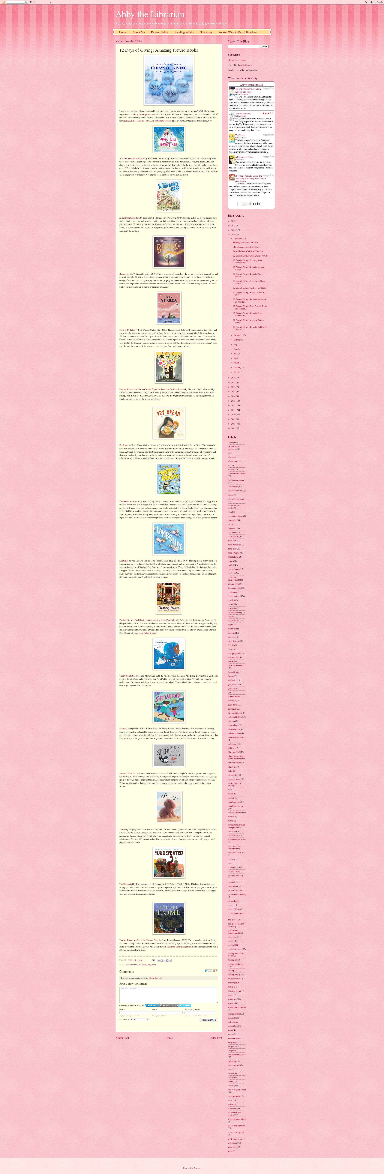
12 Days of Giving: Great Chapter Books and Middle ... (250, 307)
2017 (233, 382)
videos (230, 1104)
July (236, 344)
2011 (233, 409)
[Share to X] (164, 960)
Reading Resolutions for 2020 (245, 242)
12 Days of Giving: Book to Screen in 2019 (248, 293)
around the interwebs (236, 473)
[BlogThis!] (161, 960)
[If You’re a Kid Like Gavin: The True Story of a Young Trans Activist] (232, 179)
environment (233, 657)
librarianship (233, 752)
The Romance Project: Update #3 (247, 246)
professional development (233, 931)
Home (122, 32)
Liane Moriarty (241, 116)
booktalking (233, 556)
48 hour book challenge (233, 447)
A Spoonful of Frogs (244, 156)
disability (232, 628)
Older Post (216, 1038)
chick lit (231, 573)
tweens (231, 1085)
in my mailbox (234, 729)
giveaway (232, 688)
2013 (233, 400)
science (231, 1003)
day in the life (233, 620)
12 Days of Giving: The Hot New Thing (249, 287)
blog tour (232, 528)
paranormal (233, 890)
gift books (232, 680)
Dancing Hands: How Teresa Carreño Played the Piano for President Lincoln (152, 389)
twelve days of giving (147, 964)
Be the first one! (155, 978)
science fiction (234, 1013)
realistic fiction (234, 978)
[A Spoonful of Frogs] (232, 164)
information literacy (236, 737)
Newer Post (122, 1038)
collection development (233, 578)
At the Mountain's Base (129, 217)
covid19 (231, 600)
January (237, 372)
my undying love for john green (236, 826)
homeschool (233, 725)
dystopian (232, 636)
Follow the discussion (215, 970)
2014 (233, 396)
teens (230, 1069)
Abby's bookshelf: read (251, 84)
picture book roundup (237, 894)
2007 (233, 428)
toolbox (231, 1081)
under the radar (234, 1096)
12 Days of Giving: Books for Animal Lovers (248, 268)
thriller (231, 1077)
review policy (233, 982)
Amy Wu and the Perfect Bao (131, 158)
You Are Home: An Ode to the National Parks (139, 940)
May (236, 353)
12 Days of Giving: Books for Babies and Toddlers (250, 328)
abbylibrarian (246, 65)
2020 (233, 230)
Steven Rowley (241, 138)
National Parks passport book (180, 946)
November (238, 335)
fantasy (231, 661)
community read (235, 587)
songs (230, 1030)
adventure (232, 457)
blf (229, 524)
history (231, 721)
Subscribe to (124, 1019)
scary (230, 994)
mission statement (235, 812)
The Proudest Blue (127, 675)
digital (230, 624)
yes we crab (233, 1146)
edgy (230, 649)
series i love (233, 1025)
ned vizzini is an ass (236, 852)
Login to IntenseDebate (152, 1005)
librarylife (232, 766)
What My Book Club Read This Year (248, 251)
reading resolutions (236, 963)
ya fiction (232, 1142)
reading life (233, 959)
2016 (233, 387)
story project (233, 1042)
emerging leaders (235, 653)
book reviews (233, 552)
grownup (232, 700)
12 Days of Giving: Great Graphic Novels (250, 255)
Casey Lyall (240, 159)
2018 (233, 377)
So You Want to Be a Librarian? (238, 32)
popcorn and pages (235, 913)
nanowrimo (233, 835)
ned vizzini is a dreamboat (234, 847)
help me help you (235, 712)
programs (232, 936)
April (236, 358)
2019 (233, 234)
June (236, 348)
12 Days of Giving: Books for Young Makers (248, 275)
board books (233, 532)
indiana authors (234, 733)
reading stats (233, 970)
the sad (231, 1073)
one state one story (235, 875)
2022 (233, 220)
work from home (235, 1138)
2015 (233, 391)
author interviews (235, 490)
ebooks (231, 645)
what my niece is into (237, 1119)
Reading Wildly (184, 32)
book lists (232, 548)
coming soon (233, 583)
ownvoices (232, 886)
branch (231, 561)
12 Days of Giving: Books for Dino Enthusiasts (247, 314)
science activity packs (237, 1007)
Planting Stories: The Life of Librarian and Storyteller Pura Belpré (148, 620)
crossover (232, 608)
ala (229, 465)
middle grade (233, 801)
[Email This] (158, 960)
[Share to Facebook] (167, 960)
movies (231, 816)
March (237, 362)
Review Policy (160, 32)
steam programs (234, 1038)
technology (232, 1061)
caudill (231, 565)
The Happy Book (126, 501)
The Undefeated (126, 884)
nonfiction (232, 867)
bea (229, 511)
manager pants (234, 779)
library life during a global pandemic (236, 757)
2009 (233, 419)
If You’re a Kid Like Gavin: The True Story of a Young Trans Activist (250, 177)
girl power (232, 684)
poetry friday (233, 909)
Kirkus (127, 120)
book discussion (234, 544)
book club (232, 540)
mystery (231, 831)
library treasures (235, 762)
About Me (139, 32)
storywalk (232, 1050)
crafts (230, 604)
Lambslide (123, 560)
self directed (233, 1021)
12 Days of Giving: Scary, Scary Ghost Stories (249, 282)
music (230, 820)
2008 (233, 423)
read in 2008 (233, 945)
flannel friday (233, 672)
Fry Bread (123, 445)
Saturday (123, 728)
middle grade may (235, 806)
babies (230, 494)
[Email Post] (153, 960)
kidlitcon (232, 747)
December (238, 238)
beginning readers (235, 516)
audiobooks (233, 486)
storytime (232, 1046)
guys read (232, 708)
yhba (230, 1151)
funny (230, 676)
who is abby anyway (236, 1125)
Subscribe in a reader (237, 60)
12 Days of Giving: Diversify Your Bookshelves (247, 261)
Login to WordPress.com (168, 1005)
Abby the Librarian (150, 14)
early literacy (233, 641)
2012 (233, 405)
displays (231, 632)
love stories (232, 774)
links (230, 770)
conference (232, 592)
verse (230, 1100)
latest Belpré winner (147, 633)
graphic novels (234, 696)
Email (154, 1009)
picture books (131, 964)
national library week (237, 839)
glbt (229, 692)
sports (230, 1034)
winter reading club (236, 1132)
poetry (230, 905)
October (237, 339)
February (238, 367)
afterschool (232, 461)
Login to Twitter (185, 1005)
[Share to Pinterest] (170, 960)
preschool (232, 919)
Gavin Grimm (241, 181)
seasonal (231, 1017)
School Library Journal (141, 120)
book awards (233, 536)
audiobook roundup (236, 480)
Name (121, 1009)
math (230, 789)
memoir (231, 797)
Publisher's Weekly (163, 120)
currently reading (235, 612)
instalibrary (233, 743)
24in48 (231, 442)
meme (230, 793)
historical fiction (235, 716)
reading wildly (234, 974)
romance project (235, 990)
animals (231, 469)
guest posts (232, 704)
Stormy (122, 829)
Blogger (197, 1168)
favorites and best (235, 665)
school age (232, 999)
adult (230, 453)
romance (231, 986)
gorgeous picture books (147, 114)
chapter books (234, 569)
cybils (230, 616)
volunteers (232, 1108)
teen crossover (234, 1065)
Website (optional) (192, 1009)
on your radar (233, 871)
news (230, 863)
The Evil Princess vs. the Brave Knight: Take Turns (248, 90)
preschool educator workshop (236, 925)
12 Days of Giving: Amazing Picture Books (248, 321)
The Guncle (240, 135)
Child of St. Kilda (127, 329)
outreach (231, 882)
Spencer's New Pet (127, 773)
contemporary (234, 596)
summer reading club (237, 1054)
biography (232, 520)
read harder (232, 941)
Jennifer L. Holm (242, 94)
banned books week (236, 498)
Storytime (206, 32)
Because (122, 273)
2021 (233, 225)
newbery (231, 859)
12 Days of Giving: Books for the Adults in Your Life (250, 300)
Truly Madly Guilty (243, 113)
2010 (233, 414)
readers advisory (235, 949)
